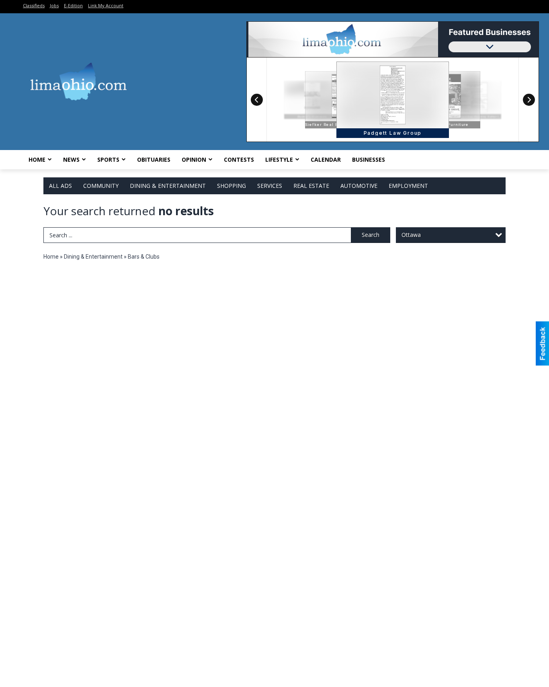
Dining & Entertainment (168, 185)
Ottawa (411, 235)
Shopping (231, 185)
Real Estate (311, 185)
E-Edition (73, 5)
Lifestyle (279, 159)
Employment (408, 185)
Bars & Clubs (144, 256)
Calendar (326, 159)
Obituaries (153, 159)
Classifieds (34, 5)
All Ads (60, 185)
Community (101, 185)
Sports (108, 159)
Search (370, 235)
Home (37, 159)
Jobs (54, 5)
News (71, 159)
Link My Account (105, 5)
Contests (239, 159)
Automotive (358, 185)
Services (269, 185)
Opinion (194, 159)
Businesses (368, 159)
